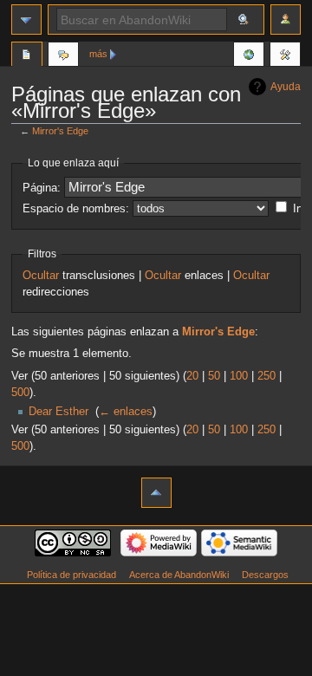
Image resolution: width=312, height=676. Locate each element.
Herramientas (285, 56)
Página (27, 56)
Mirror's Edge (60, 131)
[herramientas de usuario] (285, 19)
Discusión (63, 56)
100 (239, 376)
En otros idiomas (248, 56)
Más (98, 54)
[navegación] (26, 19)
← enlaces (126, 412)
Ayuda (285, 87)
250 (266, 376)
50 (214, 376)
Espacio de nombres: (76, 209)
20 (192, 376)
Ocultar (41, 276)
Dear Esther (58, 412)
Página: (42, 188)
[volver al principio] (156, 493)
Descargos (265, 574)
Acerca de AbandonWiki (179, 574)
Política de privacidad (71, 574)
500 (20, 393)
